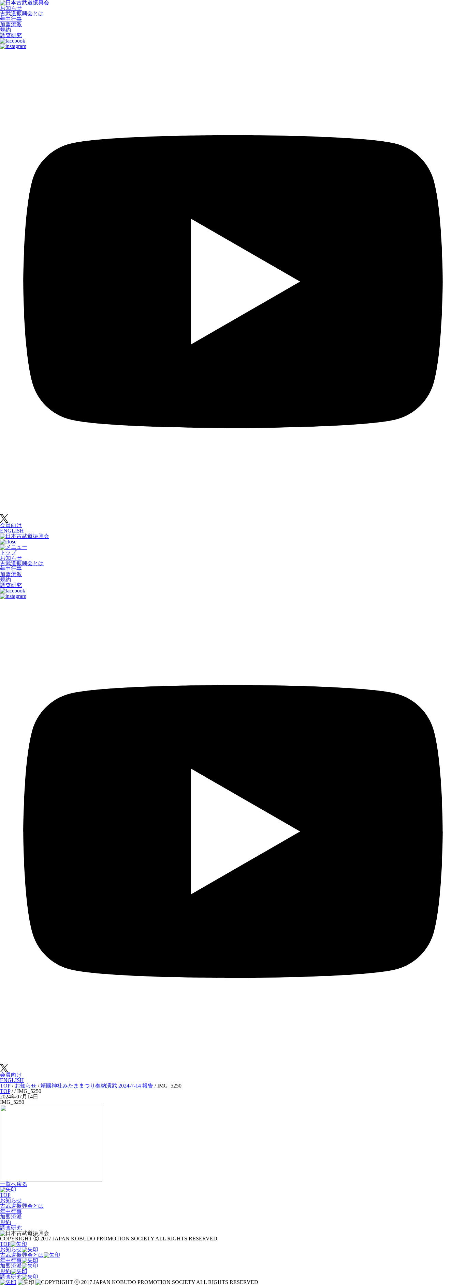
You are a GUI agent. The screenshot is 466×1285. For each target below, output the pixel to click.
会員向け (11, 525)
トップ (8, 552)
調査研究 (11, 35)
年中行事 (11, 19)
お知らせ (11, 8)
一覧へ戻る (13, 1184)
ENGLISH (12, 531)
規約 (5, 30)
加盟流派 (11, 24)
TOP (5, 1195)
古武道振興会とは (22, 13)
